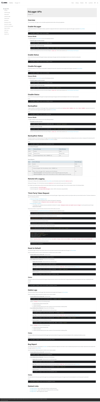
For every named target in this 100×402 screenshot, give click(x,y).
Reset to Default (7, 28)
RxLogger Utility (33, 391)
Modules (82, 2)
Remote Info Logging (7, 24)
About (73, 2)
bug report (45, 346)
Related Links (6, 34)
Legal (1, 400)
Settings (77, 2)
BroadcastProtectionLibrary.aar (43, 210)
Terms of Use (3, 400)
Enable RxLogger (7, 12)
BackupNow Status (7, 22)
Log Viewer (91, 2)
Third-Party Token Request (8, 26)
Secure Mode (82, 28)
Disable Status (6, 18)
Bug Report (6, 32)
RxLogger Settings (33, 388)
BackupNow (6, 20)
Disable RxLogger (7, 16)
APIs (86, 2)
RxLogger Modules (33, 389)
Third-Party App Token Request (73, 50)
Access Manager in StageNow (35, 203)
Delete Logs (6, 30)
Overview (5, 10)
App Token (77, 266)
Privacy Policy (6, 400)
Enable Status (6, 14)
